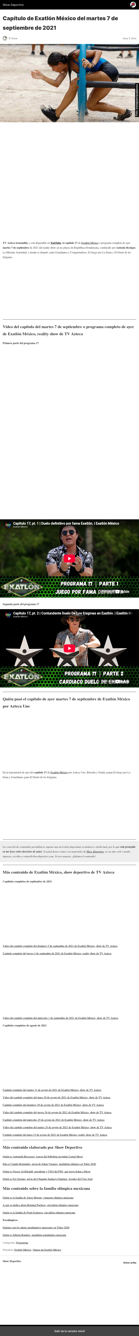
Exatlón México (89, 243)
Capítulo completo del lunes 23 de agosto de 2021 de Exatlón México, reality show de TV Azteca (55, 1134)
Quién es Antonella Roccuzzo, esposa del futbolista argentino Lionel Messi (43, 1156)
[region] (69, 153)
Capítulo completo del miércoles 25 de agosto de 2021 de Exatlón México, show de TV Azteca (53, 1120)
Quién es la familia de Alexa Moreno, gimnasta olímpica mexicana (38, 1197)
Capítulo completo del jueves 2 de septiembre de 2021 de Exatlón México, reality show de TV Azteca (57, 953)
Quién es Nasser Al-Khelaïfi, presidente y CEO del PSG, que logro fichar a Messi (46, 1171)
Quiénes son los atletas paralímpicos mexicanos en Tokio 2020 (36, 1227)
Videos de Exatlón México (47, 1249)
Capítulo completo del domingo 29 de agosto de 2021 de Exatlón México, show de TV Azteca (53, 1105)
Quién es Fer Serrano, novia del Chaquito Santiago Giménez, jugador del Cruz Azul (48, 1179)
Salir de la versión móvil (69, 1331)
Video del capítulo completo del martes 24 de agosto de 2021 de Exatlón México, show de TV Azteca (57, 1127)
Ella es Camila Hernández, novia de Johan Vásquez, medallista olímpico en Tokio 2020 (49, 1164)
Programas (22, 1242)
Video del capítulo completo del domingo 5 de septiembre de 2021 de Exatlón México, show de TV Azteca (60, 946)
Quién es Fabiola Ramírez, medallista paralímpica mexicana (34, 1235)
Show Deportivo (95, 851)
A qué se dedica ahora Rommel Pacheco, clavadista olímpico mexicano (40, 1205)
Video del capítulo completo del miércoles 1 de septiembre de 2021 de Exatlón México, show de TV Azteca (60, 1018)
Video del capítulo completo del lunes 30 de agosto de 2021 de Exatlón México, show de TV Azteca (56, 1097)
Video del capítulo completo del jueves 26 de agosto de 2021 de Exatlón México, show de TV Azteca (57, 1112)
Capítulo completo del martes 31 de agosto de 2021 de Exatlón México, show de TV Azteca (52, 1090)
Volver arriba (129, 1262)
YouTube (56, 243)
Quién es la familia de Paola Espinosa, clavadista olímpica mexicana (39, 1212)
